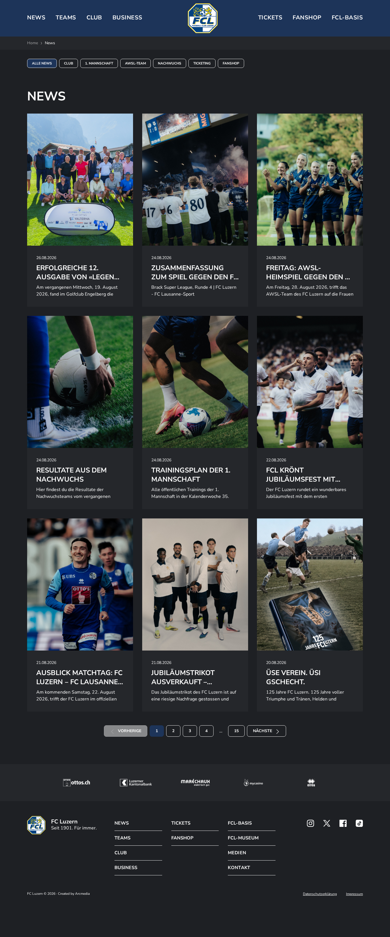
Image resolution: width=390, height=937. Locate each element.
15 (236, 731)
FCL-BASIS (240, 823)
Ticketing (202, 63)
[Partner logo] (310, 823)
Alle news (42, 63)
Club (68, 63)
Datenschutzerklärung (320, 894)
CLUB (94, 17)
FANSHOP (182, 838)
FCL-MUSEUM (243, 838)
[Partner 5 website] (311, 782)
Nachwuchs (169, 63)
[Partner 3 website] (195, 782)
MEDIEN (237, 853)
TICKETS (270, 17)
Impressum (354, 894)
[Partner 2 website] (136, 782)
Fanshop (307, 17)
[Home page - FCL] (203, 18)
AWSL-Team (135, 63)
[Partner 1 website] (76, 782)
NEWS (36, 17)
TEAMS (66, 17)
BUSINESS (127, 17)
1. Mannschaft (99, 63)
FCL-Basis (347, 17)
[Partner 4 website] (253, 782)
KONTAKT (239, 868)
